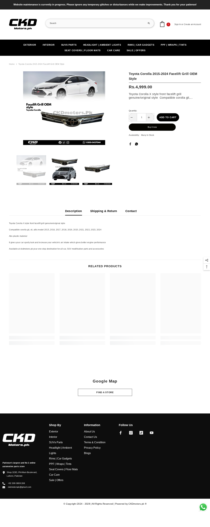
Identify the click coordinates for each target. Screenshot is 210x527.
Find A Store (105, 392)
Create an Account (192, 24)
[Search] (100, 23)
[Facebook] (130, 144)
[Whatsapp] (136, 144)
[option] (105, 5)
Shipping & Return (103, 211)
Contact (131, 211)
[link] (32, 337)
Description (73, 211)
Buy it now (152, 127)
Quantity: (133, 111)
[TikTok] (141, 433)
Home (12, 64)
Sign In (177, 24)
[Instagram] (131, 433)
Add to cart (168, 117)
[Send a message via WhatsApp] (203, 507)
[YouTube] (152, 433)
